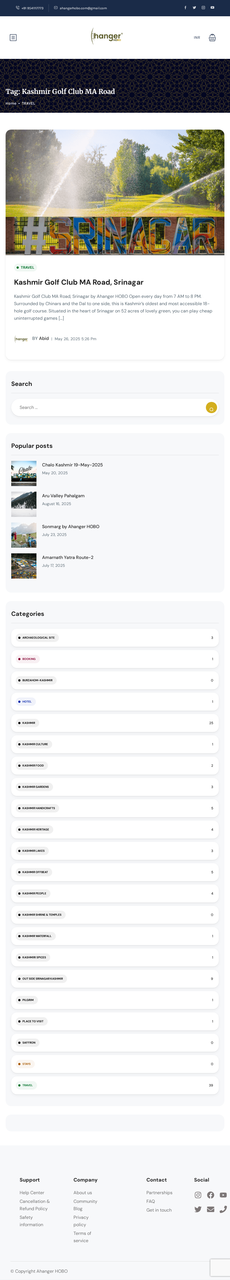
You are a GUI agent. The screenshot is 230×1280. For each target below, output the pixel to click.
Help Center (32, 1193)
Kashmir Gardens (35, 787)
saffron (28, 1042)
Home (11, 103)
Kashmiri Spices (34, 957)
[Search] (211, 407)
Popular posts (32, 446)
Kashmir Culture (35, 744)
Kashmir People (34, 893)
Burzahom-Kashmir (37, 680)
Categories (27, 614)
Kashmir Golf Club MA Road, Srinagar (79, 282)
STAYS (26, 1064)
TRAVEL (28, 103)
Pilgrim (28, 1000)
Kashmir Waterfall (37, 936)
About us (82, 1193)
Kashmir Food (33, 765)
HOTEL (27, 701)
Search (21, 384)
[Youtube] (223, 1195)
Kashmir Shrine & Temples (41, 915)
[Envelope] (211, 1209)
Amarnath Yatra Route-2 (67, 557)
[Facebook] (211, 1195)
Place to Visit (32, 1021)
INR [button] (197, 37)
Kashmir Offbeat (35, 872)
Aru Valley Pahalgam (63, 496)
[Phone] (223, 1209)
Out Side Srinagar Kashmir (42, 978)
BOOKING (29, 659)
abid (40, 338)
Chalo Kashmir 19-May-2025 (72, 465)
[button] (212, 38)
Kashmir (28, 723)
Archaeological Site (38, 637)
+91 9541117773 (32, 8)
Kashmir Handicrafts (38, 808)
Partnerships (159, 1193)
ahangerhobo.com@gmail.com (83, 8)
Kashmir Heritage (35, 829)
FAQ (150, 1201)
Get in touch (159, 1210)
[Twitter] (198, 1209)
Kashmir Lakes (33, 851)
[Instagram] (198, 1195)
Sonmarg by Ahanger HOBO (70, 527)
